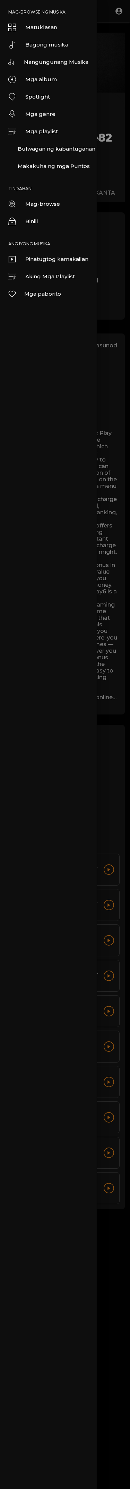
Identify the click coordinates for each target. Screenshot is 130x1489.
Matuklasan (41, 27)
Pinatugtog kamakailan (56, 259)
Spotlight (37, 96)
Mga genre (40, 114)
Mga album (41, 79)
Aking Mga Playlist (50, 276)
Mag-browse (42, 204)
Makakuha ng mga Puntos (54, 166)
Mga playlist (41, 131)
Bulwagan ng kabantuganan (56, 148)
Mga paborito (42, 293)
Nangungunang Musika (56, 62)
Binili (31, 221)
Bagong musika (46, 44)
